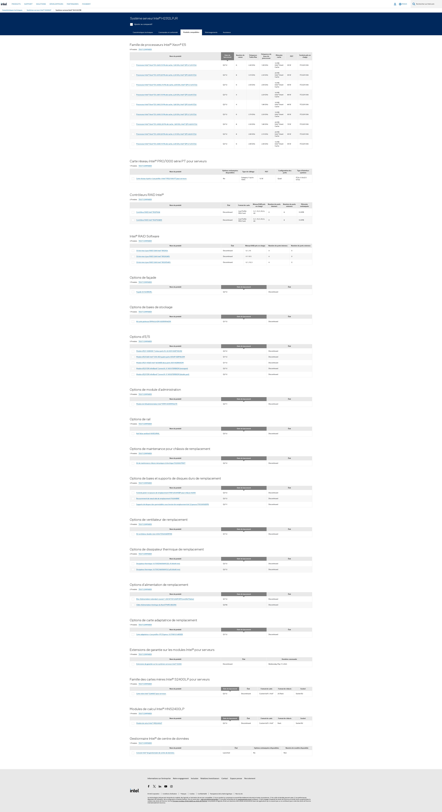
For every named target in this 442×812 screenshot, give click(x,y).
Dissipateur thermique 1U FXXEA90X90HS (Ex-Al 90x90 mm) (158, 564)
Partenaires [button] (73, 4)
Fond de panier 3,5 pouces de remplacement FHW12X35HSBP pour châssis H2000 (166, 493)
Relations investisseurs (210, 778)
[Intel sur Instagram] (171, 787)
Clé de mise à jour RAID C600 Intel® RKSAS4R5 (153, 256)
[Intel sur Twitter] (154, 787)
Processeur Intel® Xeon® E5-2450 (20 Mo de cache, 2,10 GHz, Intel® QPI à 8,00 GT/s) (166, 134)
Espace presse (236, 778)
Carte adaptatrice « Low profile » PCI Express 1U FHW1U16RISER (159, 634)
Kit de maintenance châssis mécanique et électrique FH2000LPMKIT (160, 463)
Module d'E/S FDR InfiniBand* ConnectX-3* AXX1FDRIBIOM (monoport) (162, 368)
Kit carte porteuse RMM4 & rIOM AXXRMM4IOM (153, 321)
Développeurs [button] (56, 4)
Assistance (227, 32)
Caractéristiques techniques (143, 32)
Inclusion (194, 778)
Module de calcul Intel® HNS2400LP (149, 723)
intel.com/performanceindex (209, 799)
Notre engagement (181, 778)
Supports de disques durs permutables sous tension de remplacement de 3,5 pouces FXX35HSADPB (172, 504)
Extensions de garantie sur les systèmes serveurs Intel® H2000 (159, 664)
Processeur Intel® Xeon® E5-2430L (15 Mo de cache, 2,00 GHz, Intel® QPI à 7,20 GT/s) (166, 85)
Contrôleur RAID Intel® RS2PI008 (148, 212)
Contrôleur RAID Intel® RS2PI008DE (149, 220)
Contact (224, 778)
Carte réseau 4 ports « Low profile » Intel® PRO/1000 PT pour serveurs (161, 178)
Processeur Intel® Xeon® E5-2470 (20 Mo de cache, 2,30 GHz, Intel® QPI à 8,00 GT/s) (166, 75)
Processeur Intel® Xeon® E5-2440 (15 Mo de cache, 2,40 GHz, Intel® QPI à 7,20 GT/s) (166, 144)
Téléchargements (211, 32)
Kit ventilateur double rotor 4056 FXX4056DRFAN (154, 534)
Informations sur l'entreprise (159, 778)
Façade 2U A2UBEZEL (144, 292)
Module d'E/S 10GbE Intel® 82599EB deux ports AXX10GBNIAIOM (160, 363)
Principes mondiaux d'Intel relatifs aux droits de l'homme (189, 801)
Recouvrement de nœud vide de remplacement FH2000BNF (157, 498)
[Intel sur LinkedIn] (160, 787)
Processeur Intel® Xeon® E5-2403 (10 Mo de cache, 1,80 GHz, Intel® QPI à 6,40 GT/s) (166, 104)
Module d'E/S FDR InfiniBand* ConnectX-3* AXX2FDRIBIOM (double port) (162, 374)
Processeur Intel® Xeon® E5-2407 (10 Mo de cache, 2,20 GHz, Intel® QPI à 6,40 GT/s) (166, 95)
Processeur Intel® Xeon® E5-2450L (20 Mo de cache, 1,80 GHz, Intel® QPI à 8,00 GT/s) (166, 124)
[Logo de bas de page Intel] (134, 790)
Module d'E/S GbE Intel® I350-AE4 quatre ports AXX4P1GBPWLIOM (160, 357)
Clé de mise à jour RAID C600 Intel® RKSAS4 (152, 251)
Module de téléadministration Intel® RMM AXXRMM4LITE (156, 404)
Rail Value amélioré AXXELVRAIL (147, 433)
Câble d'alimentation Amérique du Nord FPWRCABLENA (156, 605)
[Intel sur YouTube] (166, 787)
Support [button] (28, 4)
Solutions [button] (41, 4)
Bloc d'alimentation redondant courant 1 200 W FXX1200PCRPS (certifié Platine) (165, 599)
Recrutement (249, 778)
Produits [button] (16, 4)
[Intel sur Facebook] (149, 787)
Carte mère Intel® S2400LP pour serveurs (151, 694)
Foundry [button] (86, 4)
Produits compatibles (191, 32)
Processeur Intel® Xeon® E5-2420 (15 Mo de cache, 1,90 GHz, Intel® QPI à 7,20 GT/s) (166, 65)
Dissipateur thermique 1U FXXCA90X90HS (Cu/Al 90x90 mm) (158, 569)
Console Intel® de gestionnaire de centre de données (155, 753)
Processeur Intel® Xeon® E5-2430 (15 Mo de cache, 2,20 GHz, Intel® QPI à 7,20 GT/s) (166, 114)
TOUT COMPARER (145, 49)
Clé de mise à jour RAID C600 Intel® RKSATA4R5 (153, 262)
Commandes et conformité (168, 32)
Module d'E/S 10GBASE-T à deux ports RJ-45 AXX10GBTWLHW (159, 351)
